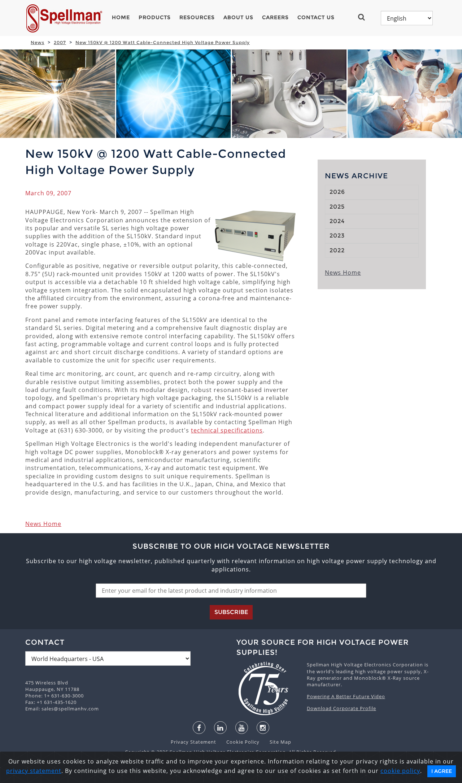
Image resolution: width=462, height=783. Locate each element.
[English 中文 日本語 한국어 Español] (407, 18)
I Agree (441, 771)
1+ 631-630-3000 (64, 695)
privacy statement (33, 771)
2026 (337, 191)
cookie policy (400, 771)
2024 (337, 221)
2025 (337, 206)
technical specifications (227, 430)
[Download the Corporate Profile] (268, 688)
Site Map (276, 742)
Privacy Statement (194, 742)
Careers (275, 17)
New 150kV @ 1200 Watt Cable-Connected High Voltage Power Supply (162, 42)
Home (121, 17)
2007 (60, 42)
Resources (197, 17)
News (37, 42)
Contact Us (316, 17)
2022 (337, 250)
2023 (337, 235)
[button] (364, 17)
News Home (43, 524)
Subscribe (231, 612)
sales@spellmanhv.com (70, 708)
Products (155, 17)
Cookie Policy (239, 742)
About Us (238, 17)
